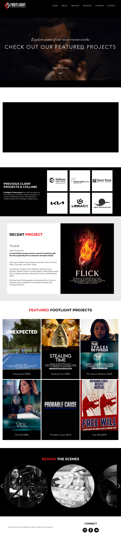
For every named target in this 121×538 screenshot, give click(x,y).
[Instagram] (85, 530)
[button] (64, 6)
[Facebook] (90, 530)
